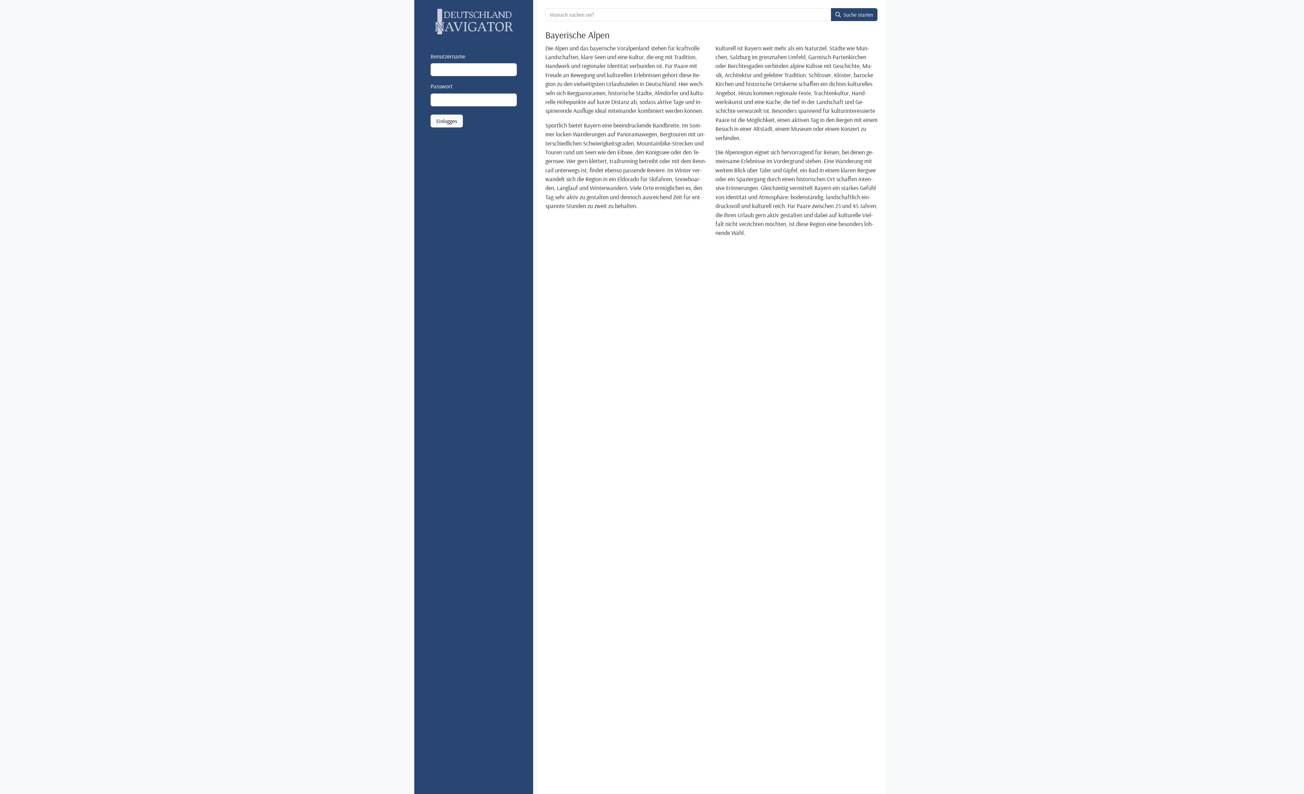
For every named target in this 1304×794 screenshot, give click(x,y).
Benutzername (448, 56)
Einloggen (446, 121)
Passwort (442, 86)
